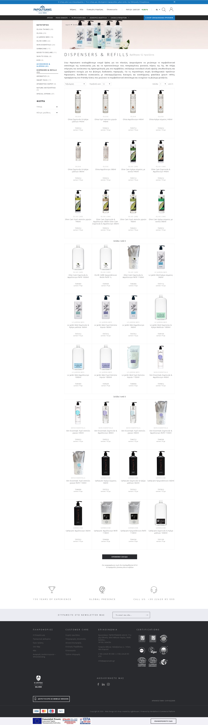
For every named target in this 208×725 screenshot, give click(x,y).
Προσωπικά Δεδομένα (41, 639)
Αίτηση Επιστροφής (73, 643)
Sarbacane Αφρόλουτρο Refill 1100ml (105, 532)
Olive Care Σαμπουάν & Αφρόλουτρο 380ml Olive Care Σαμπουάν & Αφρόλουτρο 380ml (105, 221)
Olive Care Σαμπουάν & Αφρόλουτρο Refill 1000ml (78, 276)
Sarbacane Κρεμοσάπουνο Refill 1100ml (133, 532)
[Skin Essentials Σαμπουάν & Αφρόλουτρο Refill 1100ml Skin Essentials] (160, 413)
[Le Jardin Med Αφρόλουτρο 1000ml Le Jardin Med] (78, 357)
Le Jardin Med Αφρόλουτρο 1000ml (78, 376)
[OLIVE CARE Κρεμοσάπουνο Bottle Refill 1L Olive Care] (105, 257)
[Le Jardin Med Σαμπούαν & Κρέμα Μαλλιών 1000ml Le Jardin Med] (160, 307)
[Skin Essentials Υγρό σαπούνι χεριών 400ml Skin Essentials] (133, 413)
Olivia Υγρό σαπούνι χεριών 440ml (106, 120)
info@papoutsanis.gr (106, 661)
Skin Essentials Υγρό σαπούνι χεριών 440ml (78, 432)
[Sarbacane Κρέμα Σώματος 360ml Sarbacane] (105, 463)
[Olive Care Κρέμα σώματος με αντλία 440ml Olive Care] (133, 151)
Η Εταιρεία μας (39, 635)
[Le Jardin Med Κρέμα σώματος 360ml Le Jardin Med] (160, 257)
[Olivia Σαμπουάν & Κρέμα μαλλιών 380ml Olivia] (78, 151)
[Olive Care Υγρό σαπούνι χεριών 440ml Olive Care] (78, 201)
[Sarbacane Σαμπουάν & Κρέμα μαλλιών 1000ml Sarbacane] (160, 513)
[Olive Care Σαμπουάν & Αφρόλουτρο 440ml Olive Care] (160, 151)
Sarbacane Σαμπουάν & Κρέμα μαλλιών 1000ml (161, 532)
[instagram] (108, 684)
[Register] (147, 615)
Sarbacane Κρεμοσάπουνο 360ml (160, 481)
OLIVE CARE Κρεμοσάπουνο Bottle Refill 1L (105, 276)
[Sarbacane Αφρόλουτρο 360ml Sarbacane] (78, 513)
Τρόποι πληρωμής (73, 654)
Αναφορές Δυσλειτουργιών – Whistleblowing (44, 655)
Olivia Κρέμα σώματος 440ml (160, 119)
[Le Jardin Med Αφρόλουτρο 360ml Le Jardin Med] (133, 307)
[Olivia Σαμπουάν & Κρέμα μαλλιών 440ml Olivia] (78, 101)
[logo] (42, 9)
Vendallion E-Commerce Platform (162, 711)
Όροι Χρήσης (38, 643)
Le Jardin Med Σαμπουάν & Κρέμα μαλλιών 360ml (78, 326)
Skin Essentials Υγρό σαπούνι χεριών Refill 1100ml (78, 482)
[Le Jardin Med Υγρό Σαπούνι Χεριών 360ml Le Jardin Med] (105, 307)
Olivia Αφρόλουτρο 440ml (133, 119)
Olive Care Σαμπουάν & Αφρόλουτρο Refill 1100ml (133, 276)
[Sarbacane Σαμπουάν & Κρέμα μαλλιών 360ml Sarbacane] (133, 463)
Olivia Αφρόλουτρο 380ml (105, 169)
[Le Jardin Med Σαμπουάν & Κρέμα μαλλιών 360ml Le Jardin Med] (78, 307)
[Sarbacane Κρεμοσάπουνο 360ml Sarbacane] (160, 463)
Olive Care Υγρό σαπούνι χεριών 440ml (78, 220)
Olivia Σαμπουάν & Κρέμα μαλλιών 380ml (78, 170)
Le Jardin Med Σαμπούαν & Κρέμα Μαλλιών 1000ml (161, 326)
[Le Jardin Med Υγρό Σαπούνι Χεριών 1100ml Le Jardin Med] (133, 357)
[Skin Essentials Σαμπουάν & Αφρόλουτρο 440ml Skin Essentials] (160, 357)
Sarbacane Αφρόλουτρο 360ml (78, 531)
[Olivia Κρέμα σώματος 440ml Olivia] (160, 101)
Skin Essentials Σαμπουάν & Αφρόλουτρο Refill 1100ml (160, 432)
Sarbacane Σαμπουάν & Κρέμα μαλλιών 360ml (133, 482)
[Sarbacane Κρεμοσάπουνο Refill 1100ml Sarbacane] (133, 513)
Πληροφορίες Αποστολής (76, 639)
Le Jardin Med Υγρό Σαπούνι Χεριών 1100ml (133, 376)
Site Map (36, 646)
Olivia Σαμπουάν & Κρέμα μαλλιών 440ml (78, 120)
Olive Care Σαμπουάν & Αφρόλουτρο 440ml (160, 170)
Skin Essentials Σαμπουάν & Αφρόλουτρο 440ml (160, 376)
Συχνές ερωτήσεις (73, 635)
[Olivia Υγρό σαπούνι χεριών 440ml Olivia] (105, 101)
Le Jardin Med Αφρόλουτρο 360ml (133, 326)
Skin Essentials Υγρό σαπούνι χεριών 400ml (133, 432)
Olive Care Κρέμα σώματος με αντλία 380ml (161, 220)
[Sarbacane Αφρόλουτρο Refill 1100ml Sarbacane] (105, 513)
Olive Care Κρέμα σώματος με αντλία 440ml (133, 170)
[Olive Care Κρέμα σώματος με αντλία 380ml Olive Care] (160, 201)
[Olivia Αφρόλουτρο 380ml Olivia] (105, 151)
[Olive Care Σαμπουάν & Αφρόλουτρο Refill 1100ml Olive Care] (133, 257)
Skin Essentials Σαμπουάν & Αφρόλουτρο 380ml (105, 432)
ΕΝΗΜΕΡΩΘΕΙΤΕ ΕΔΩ (163, 721)
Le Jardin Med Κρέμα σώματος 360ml (161, 276)
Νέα (34, 650)
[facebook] (98, 684)
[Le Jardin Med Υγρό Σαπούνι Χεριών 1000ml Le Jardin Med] (105, 357)
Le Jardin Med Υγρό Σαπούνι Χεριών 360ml (105, 326)
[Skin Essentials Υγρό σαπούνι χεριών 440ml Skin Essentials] (78, 413)
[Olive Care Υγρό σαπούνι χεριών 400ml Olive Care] (133, 201)
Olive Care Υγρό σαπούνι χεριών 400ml (133, 220)
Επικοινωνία (70, 650)
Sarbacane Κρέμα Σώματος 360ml (106, 482)
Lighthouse (134, 711)
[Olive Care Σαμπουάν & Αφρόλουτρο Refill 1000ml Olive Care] (78, 257)
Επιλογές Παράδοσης (74, 646)
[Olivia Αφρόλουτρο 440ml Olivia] (133, 101)
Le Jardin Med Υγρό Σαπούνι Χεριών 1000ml (105, 376)
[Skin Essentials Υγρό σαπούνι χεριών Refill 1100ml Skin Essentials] (78, 463)
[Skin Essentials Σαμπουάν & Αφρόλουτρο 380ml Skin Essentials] (105, 413)
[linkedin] (103, 684)
